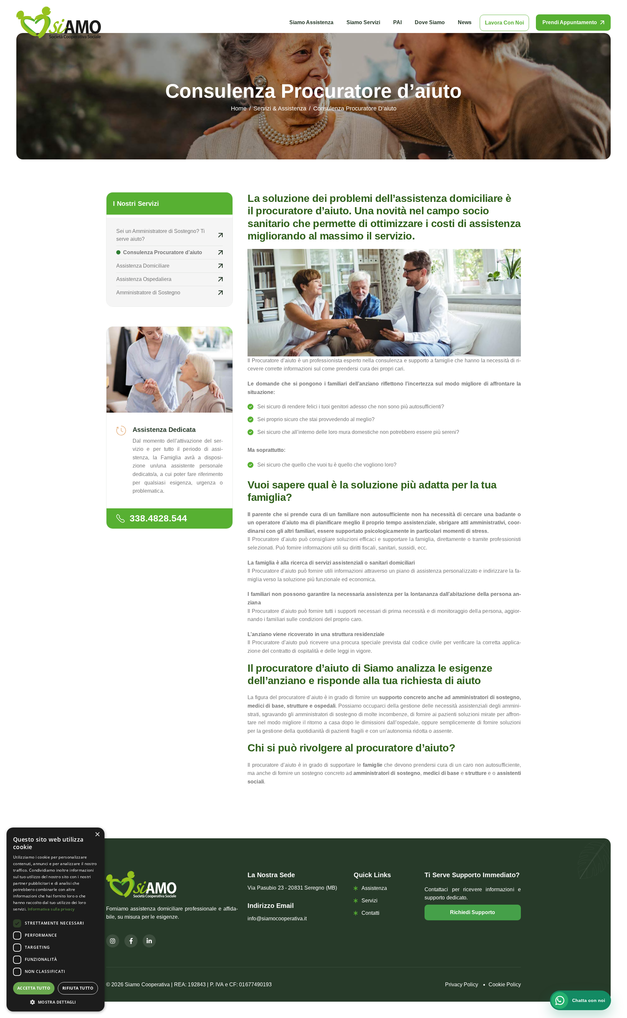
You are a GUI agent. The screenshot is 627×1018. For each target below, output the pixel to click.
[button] (55, 1002)
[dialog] (55, 919)
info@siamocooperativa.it (277, 918)
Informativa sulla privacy (51, 909)
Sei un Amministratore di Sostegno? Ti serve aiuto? (160, 235)
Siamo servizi (363, 22)
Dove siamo (430, 22)
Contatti (370, 913)
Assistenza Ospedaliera (143, 279)
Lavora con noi (504, 22)
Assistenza (374, 888)
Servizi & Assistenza (279, 108)
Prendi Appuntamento (569, 22)
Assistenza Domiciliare (142, 266)
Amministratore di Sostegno (148, 292)
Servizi (370, 900)
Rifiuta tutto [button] (77, 988)
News (465, 22)
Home (239, 108)
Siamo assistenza (311, 22)
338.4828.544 (158, 518)
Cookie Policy (505, 984)
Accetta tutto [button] (33, 988)
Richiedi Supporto (472, 912)
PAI (397, 22)
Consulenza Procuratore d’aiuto (162, 252)
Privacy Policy (461, 984)
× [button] (97, 834)
